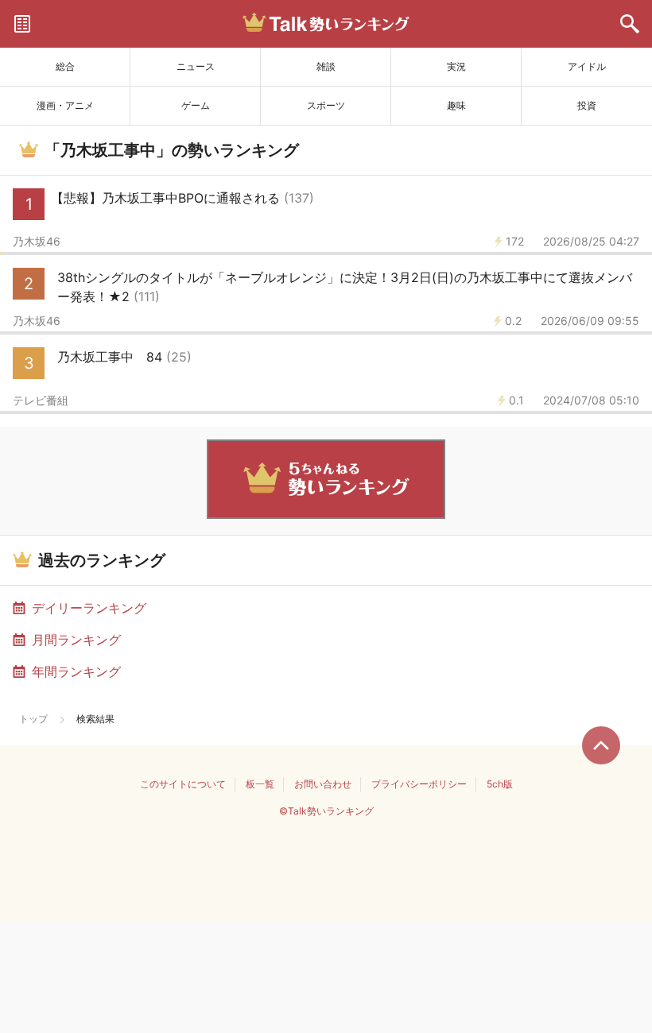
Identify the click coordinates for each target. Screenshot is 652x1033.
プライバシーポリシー (419, 784)
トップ (33, 719)
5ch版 (500, 784)
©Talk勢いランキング (326, 811)
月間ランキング (76, 640)
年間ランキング (76, 671)
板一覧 (260, 784)
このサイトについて (183, 784)
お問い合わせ (322, 784)
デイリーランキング (89, 608)
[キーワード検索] (629, 24)
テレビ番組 (40, 400)
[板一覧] (22, 24)
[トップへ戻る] (601, 745)
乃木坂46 (36, 241)
